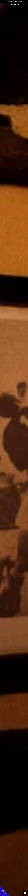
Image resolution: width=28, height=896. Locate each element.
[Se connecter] (24, 5)
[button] (2, 4)
